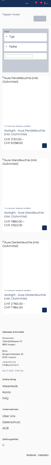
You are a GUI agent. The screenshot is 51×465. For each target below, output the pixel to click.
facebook (31, 455)
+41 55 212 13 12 (9, 362)
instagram (43, 455)
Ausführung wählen (44, 145)
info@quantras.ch (10, 365)
